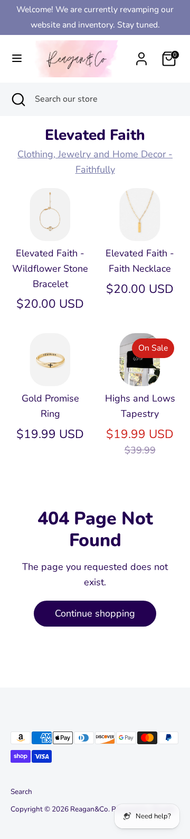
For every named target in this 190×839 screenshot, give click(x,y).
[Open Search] (17, 99)
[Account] (141, 55)
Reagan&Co (89, 809)
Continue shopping (95, 613)
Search (21, 792)
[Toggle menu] (13, 58)
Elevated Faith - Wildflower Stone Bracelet (50, 268)
